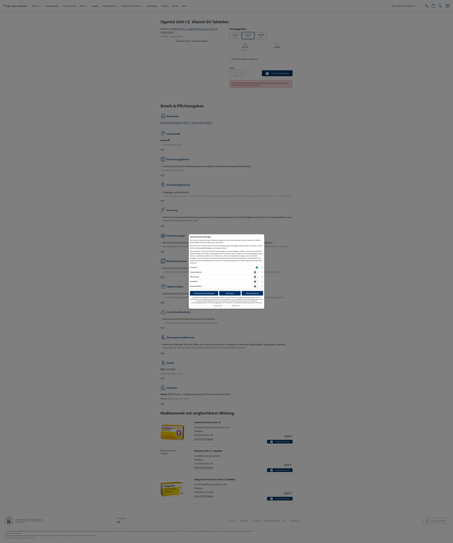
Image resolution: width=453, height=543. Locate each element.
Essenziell (193, 267)
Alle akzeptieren (252, 293)
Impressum (236, 305)
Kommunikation (196, 286)
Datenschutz (217, 305)
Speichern (230, 293)
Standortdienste (196, 272)
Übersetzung (194, 277)
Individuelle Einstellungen (204, 293)
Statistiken (194, 281)
